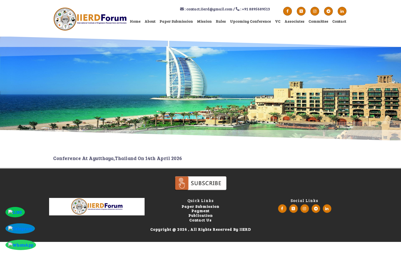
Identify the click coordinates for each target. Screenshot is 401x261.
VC (277, 21)
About (150, 21)
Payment (200, 211)
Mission (204, 21)
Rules (221, 21)
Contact (339, 21)
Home (135, 21)
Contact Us (200, 220)
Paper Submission (176, 21)
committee (318, 21)
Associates (294, 21)
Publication (200, 215)
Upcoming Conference (250, 21)
